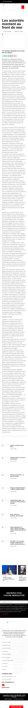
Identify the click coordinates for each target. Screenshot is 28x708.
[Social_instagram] (24, 2)
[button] (22, 7)
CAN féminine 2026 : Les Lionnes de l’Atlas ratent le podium (17, 502)
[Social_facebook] (19, 2)
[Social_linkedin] (26, 2)
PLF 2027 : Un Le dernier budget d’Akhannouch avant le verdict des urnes (17, 543)
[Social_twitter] (22, 2)
